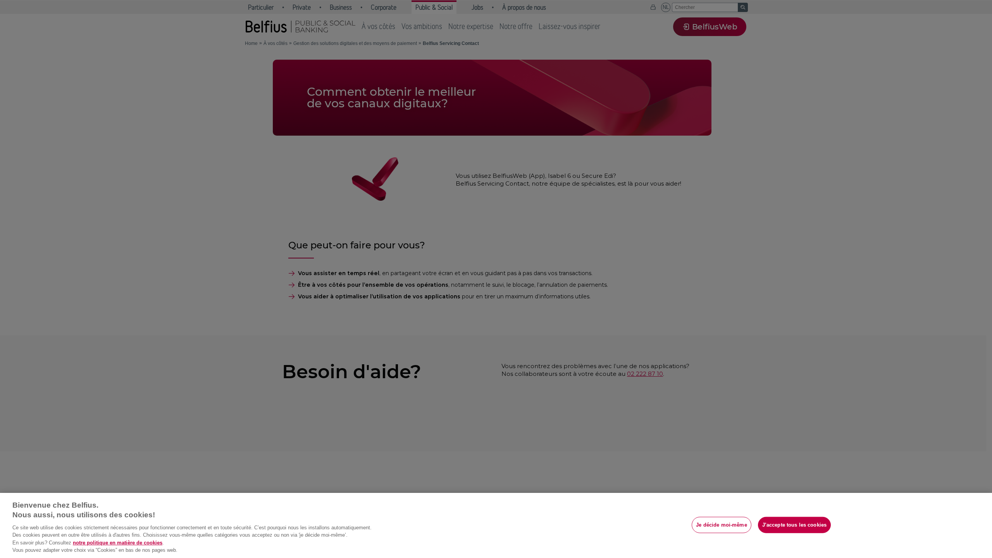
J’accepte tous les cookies (794, 525)
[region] (496, 525)
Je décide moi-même (721, 525)
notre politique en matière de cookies (117, 543)
